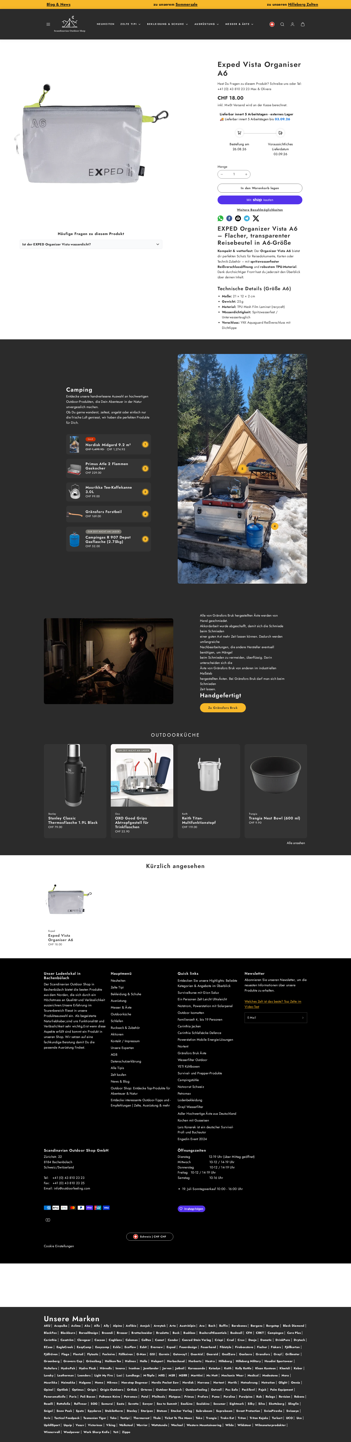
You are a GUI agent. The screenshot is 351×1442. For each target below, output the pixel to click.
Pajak (262, 1390)
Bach (212, 1326)
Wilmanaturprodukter (271, 1425)
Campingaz (276, 1333)
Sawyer (148, 1404)
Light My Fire (104, 1375)
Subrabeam (204, 1411)
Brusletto (163, 1333)
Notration (268, 1382)
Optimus (78, 1390)
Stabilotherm (114, 1411)
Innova (121, 1368)
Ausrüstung (205, 24)
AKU (47, 1326)
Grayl (278, 1354)
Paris (73, 1396)
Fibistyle (226, 1347)
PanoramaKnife (55, 1396)
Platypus (175, 1396)
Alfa (97, 1326)
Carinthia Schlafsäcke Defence (199, 1032)
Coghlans (116, 1340)
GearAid (197, 1354)
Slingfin (294, 1404)
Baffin (224, 1326)
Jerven (168, 1368)
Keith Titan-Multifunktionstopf (199, 820)
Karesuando (197, 1368)
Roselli (49, 1404)
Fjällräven (51, 1354)
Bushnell (236, 1333)
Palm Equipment (282, 1390)
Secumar (220, 1404)
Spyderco (95, 1411)
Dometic (266, 1340)
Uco (300, 1418)
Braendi (108, 1333)
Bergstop (273, 1326)
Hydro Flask (88, 1368)
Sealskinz (203, 1404)
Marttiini (197, 1375)
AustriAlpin (188, 1326)
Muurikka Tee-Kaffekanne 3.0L (109, 489)
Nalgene (85, 1382)
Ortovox (147, 1390)
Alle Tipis (117, 1068)
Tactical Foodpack (67, 1418)
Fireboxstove (244, 1347)
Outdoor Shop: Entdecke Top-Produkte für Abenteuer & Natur (140, 1091)
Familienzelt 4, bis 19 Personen (200, 1019)
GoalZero (229, 1354)
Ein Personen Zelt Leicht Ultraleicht (202, 999)
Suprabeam (224, 1411)
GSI (153, 1354)
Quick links (188, 973)
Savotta (134, 1404)
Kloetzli (285, 1368)
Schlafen (117, 1021)
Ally (107, 1326)
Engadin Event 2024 (192, 1139)
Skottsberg (277, 1404)
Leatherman (66, 1375)
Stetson (162, 1411)
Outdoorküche (121, 1014)
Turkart (277, 1418)
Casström (67, 1340)
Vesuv (80, 1425)
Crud (231, 1340)
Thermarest (141, 1418)
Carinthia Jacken (189, 1026)
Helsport (157, 1361)
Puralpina (246, 1396)
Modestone (270, 1375)
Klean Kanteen (266, 1368)
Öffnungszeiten (192, 1150)
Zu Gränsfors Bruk (222, 708)
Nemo (99, 1382)
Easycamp (102, 1347)
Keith (228, 1368)
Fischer (262, 1347)
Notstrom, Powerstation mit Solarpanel (205, 1006)
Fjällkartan (293, 1347)
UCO (290, 1418)
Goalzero (246, 1354)
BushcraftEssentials (213, 1333)
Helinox (131, 1361)
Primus (189, 1396)
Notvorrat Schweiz (191, 1086)
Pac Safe (232, 1390)
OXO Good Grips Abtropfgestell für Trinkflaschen (132, 823)
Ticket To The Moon (179, 1418)
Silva (262, 1404)
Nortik (233, 1382)
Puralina (230, 1396)
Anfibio (131, 1326)
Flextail (78, 1354)
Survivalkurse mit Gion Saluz (198, 992)
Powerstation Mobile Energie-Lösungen (205, 1039)
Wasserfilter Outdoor (192, 1060)
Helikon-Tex (113, 1361)
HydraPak (68, 1368)
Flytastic (93, 1354)
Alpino (118, 1326)
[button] (48, 24)
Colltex (146, 1340)
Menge (222, 166)
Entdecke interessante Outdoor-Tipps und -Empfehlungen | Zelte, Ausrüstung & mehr (141, 1103)
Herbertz (195, 1361)
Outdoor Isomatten (191, 1012)
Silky (251, 1404)
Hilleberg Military (249, 1361)
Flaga (65, 1354)
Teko (114, 1418)
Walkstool (126, 1425)
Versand (239, 105)
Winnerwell (52, 1432)
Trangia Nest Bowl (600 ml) (274, 818)
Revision (285, 1396)
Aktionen (117, 1034)
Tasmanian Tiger (95, 1418)
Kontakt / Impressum (125, 1041)
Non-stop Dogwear (135, 1382)
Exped (172, 1347)
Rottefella (64, 1404)
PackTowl (249, 1390)
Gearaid (213, 1354)
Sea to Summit (167, 1404)
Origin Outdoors (112, 1390)
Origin (92, 1390)
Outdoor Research (169, 1390)
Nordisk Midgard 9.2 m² (108, 445)
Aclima (76, 1326)
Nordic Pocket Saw (166, 1382)
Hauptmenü (121, 973)
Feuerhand (209, 1347)
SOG (94, 1404)
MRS (162, 1375)
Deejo (253, 1340)
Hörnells (106, 1368)
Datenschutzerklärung (126, 1061)
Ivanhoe (135, 1368)
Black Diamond (294, 1326)
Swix (48, 1418)
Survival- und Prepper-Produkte (200, 1073)
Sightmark (237, 1404)
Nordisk (188, 1382)
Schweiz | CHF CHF (153, 1236)
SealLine (187, 1404)
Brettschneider (142, 1333)
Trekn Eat (227, 1418)
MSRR (183, 1375)
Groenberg (52, 1361)
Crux (242, 1340)
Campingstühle (188, 1080)
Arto (173, 1326)
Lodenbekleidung (190, 1100)
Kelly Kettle (243, 1368)
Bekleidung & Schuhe (165, 24)
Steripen (147, 1411)
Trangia (212, 1418)
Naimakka (68, 1382)
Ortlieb (132, 1390)
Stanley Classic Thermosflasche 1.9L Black (73, 820)
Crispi (219, 1340)
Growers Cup (73, 1361)
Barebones (240, 1326)
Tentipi (125, 1418)
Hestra (210, 1361)
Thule (157, 1418)
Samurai (107, 1404)
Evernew (157, 1347)
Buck (177, 1333)
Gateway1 (180, 1354)
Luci (120, 1375)
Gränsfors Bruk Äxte (192, 1053)
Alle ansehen (296, 843)
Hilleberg (226, 1361)
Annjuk (145, 1326)
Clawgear (84, 1340)
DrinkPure (283, 1340)
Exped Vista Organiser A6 (60, 938)
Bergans (257, 1326)
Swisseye (293, 1411)
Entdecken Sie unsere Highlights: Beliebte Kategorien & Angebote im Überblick (207, 983)
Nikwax (113, 1382)
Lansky (49, 1375)
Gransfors (263, 1354)
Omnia (296, 1382)
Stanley (132, 1411)
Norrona (203, 1382)
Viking (111, 1425)
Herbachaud (176, 1361)
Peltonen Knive (110, 1396)
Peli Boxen (88, 1396)
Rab (259, 1396)
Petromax (184, 1093)
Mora (286, 1375)
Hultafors (51, 1368)
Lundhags (133, 1375)
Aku (87, 1326)
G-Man (142, 1354)
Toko (199, 1418)
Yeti (116, 1432)
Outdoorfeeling (197, 1390)
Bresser (123, 1333)
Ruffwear (81, 1404)
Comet (160, 1340)
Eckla (117, 1347)
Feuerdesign (188, 1347)
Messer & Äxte (237, 24)
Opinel (49, 1390)
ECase (49, 1347)
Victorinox (95, 1425)
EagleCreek (65, 1347)
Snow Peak (64, 1411)
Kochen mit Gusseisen (193, 1120)
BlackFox (51, 1333)
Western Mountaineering (204, 1425)
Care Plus (294, 1333)
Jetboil (180, 1368)
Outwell (217, 1390)
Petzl (145, 1396)
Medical (254, 1375)
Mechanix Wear (233, 1375)
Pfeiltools (159, 1396)
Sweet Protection (248, 1411)
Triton (242, 1418)
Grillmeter (293, 1354)
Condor (173, 1340)
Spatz (80, 1411)
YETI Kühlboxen (189, 1066)
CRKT (260, 1333)
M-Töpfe (149, 1375)
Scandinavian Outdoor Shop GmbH (76, 1150)
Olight (283, 1382)
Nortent (183, 1046)
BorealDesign (89, 1333)
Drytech (300, 1340)
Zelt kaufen (118, 1074)
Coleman (132, 1340)
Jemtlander (152, 1368)
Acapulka (61, 1326)
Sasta (121, 1404)
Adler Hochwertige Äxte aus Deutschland (207, 1113)
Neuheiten (106, 24)
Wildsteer (244, 1425)
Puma (216, 1396)
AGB (114, 1054)
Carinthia (51, 1340)
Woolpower (72, 1432)
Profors (203, 1396)
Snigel (49, 1411)
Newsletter (255, 973)
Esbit (144, 1347)
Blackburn (68, 1333)
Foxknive (109, 1354)
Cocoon (100, 1340)
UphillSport (52, 1425)
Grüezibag (94, 1361)
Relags (271, 1396)
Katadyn (215, 1368)
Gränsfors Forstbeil (104, 511)
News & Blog (120, 1081)
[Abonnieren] (303, 1017)
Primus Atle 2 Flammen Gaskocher (107, 466)
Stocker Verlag (182, 1411)
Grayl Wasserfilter (190, 1106)
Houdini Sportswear (279, 1361)
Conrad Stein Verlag (197, 1340)
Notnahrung (250, 1382)
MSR (172, 1375)
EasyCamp (84, 1347)
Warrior (143, 1425)
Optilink (63, 1390)
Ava (202, 1326)
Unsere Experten (122, 1047)
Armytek (160, 1326)
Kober (298, 1368)
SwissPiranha (274, 1411)
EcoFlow (130, 1347)
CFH (249, 1333)
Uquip (68, 1425)
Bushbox (190, 1333)
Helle (144, 1361)
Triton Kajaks (259, 1418)
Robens (299, 1396)
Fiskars (276, 1347)
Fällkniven (126, 1354)
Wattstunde (159, 1425)
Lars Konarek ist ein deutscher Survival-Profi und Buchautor (205, 1130)
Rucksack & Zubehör (125, 1027)
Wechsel (177, 1425)
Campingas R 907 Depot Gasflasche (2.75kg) (108, 539)
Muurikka (51, 1382)
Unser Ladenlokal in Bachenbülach (62, 976)
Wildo (230, 1425)
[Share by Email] (238, 220)
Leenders (84, 1375)
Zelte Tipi (128, 24)
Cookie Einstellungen (59, 1246)
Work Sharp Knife (97, 1432)
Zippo (126, 1432)
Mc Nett (212, 1375)
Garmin (164, 1354)
